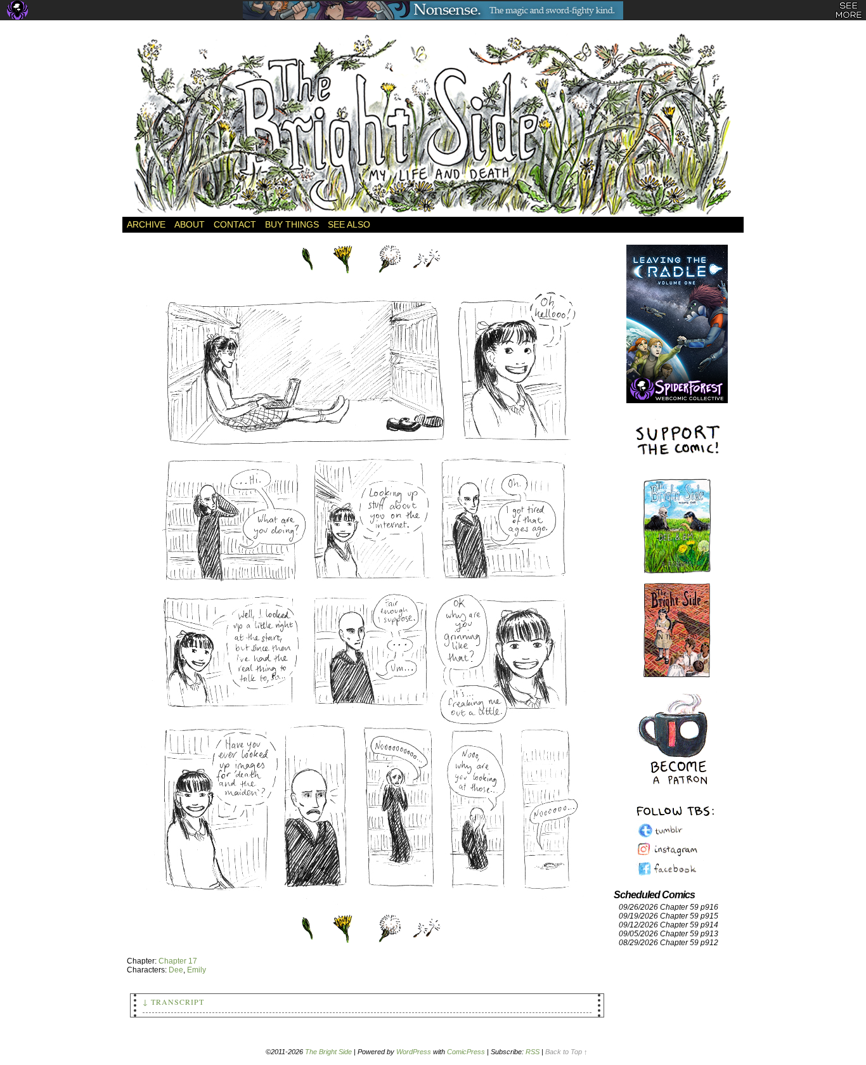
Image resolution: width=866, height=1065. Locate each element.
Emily (196, 969)
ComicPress (466, 1051)
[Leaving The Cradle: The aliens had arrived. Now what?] (677, 311)
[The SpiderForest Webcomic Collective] (17, 10)
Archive (146, 224)
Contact (235, 224)
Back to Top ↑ (566, 1051)
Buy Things (292, 224)
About (189, 224)
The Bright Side (433, 125)
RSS (533, 1051)
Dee (176, 969)
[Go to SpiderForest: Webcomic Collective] (677, 390)
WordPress (413, 1051)
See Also (349, 224)
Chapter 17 (177, 961)
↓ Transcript (173, 1002)
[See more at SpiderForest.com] (848, 10)
